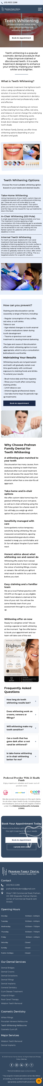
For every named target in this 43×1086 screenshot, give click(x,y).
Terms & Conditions (14, 1071)
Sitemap (24, 1059)
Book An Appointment (21, 38)
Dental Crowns (7, 972)
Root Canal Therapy (10, 999)
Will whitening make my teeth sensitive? (19, 728)
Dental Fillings (7, 980)
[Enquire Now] (39, 1081)
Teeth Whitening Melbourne (14, 1025)
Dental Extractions (9, 976)
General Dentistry (9, 988)
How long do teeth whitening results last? (19, 701)
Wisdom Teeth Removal (11, 1003)
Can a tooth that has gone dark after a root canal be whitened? (18, 741)
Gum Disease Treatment (12, 992)
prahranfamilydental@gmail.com (20, 889)
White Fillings (7, 1017)
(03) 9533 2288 (13, 885)
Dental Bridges (7, 968)
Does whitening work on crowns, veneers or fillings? (20, 714)
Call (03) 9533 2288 (21, 847)
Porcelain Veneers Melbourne (14, 1021)
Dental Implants (8, 984)
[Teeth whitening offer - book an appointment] (21, 660)
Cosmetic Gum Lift (9, 1029)
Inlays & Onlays (7, 995)
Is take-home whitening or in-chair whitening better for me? (19, 756)
